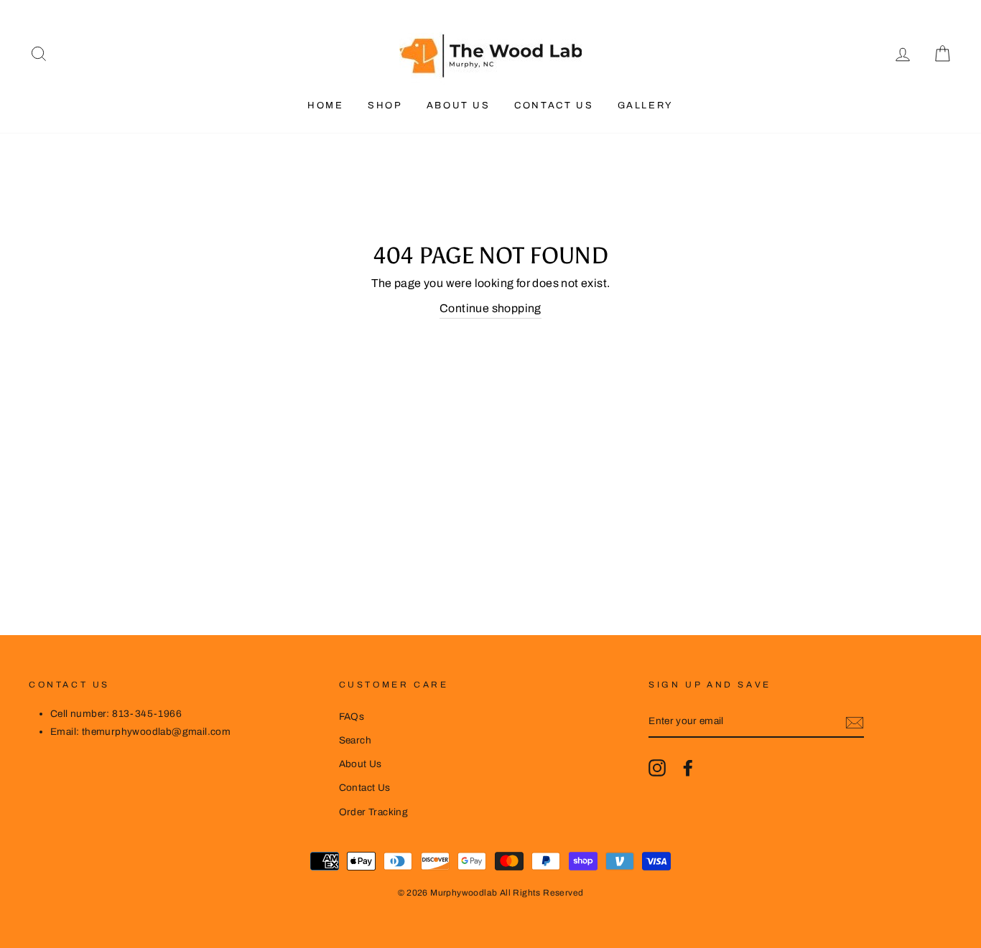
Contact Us (553, 105)
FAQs (352, 716)
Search (355, 740)
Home (325, 105)
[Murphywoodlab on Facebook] (688, 767)
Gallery (646, 105)
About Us (458, 105)
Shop (385, 105)
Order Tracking (374, 812)
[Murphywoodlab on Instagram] (657, 767)
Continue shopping (490, 308)
